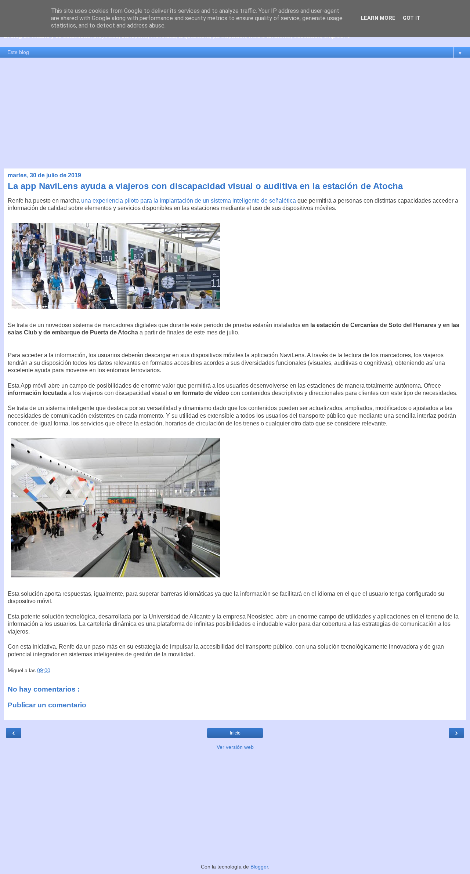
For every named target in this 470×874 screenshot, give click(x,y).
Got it (411, 18)
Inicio (235, 733)
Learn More (378, 18)
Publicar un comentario (47, 705)
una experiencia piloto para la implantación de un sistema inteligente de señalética (189, 200)
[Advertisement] (235, 113)
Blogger (259, 867)
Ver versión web (235, 747)
